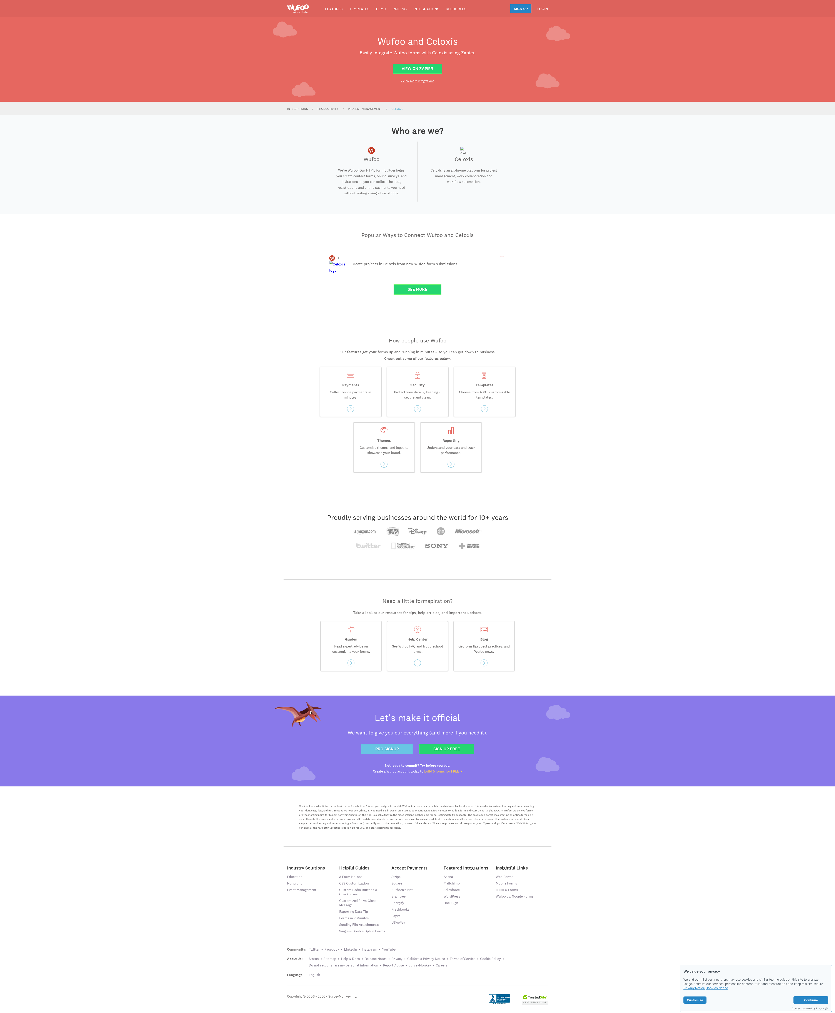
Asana (448, 876)
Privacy (396, 958)
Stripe (396, 876)
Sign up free (446, 749)
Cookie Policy (490, 958)
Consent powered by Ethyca (808, 1008)
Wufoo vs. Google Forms (515, 896)
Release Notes (376, 958)
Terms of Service (462, 958)
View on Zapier (417, 68)
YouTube (389, 949)
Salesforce (452, 890)
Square (396, 883)
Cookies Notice (717, 988)
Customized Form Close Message (357, 902)
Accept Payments (409, 867)
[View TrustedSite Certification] (535, 998)
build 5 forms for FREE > (443, 771)
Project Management (365, 109)
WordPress (452, 896)
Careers (442, 965)
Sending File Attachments (359, 924)
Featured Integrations (466, 867)
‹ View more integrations (417, 81)
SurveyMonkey (420, 965)
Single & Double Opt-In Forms (362, 931)
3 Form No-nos (350, 876)
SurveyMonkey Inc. (342, 996)
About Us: (295, 959)
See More (417, 289)
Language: (295, 975)
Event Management (301, 890)
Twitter (314, 949)
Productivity (327, 109)
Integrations (426, 9)
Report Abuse (393, 965)
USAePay (398, 922)
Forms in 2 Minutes (354, 918)
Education (294, 876)
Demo (381, 9)
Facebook (331, 949)
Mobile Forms (506, 883)
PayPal (396, 916)
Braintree (398, 896)
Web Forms (504, 876)
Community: (296, 949)
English (314, 975)
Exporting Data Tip (353, 911)
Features (334, 9)
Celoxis (397, 109)
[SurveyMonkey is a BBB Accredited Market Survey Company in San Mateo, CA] (499, 998)
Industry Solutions (306, 867)
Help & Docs (350, 958)
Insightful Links (512, 867)
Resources (456, 9)
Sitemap (330, 958)
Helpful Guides (354, 867)
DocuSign (451, 903)
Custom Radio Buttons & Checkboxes (358, 892)
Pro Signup (387, 749)
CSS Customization (354, 883)
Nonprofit (294, 883)
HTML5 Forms (507, 890)
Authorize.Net (402, 890)
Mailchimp (452, 883)
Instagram (369, 949)
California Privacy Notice (426, 958)
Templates (359, 9)
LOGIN (542, 8)
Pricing (400, 9)
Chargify (397, 903)
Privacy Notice (694, 988)
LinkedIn (350, 949)
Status (314, 958)
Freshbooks (400, 909)
